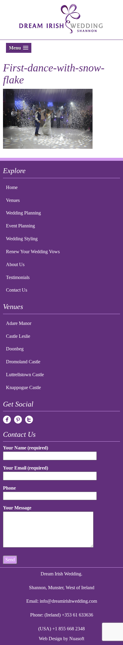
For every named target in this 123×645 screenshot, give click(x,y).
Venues (13, 200)
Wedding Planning (23, 212)
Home (12, 187)
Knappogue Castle (23, 387)
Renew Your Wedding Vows (33, 251)
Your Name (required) (25, 447)
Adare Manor (18, 323)
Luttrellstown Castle (25, 374)
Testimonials (18, 277)
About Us (15, 264)
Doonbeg (15, 348)
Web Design (50, 638)
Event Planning (20, 225)
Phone (9, 487)
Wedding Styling (22, 238)
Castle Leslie (18, 336)
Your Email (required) (25, 467)
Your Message (17, 507)
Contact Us (16, 289)
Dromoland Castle (23, 361)
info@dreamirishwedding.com (68, 601)
